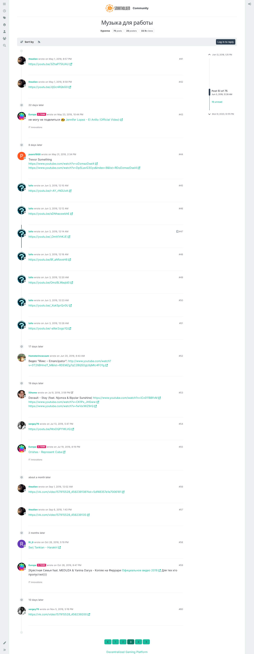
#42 (181, 81)
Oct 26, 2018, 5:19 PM (57, 542)
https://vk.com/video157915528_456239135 (57, 514)
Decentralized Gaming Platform (127, 652)
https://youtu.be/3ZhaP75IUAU (49, 64)
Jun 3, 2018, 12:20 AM (57, 277)
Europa (32, 114)
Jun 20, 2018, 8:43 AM (72, 355)
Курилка (105, 31)
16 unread (217, 101)
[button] (4, 643)
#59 (181, 565)
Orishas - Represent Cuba (45, 452)
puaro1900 (35, 154)
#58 (181, 542)
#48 (181, 254)
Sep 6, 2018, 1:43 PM (60, 509)
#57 (181, 509)
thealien (33, 58)
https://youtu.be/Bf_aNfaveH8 (48, 259)
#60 (181, 609)
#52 (181, 355)
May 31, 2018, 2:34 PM (64, 154)
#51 (181, 323)
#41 (181, 58)
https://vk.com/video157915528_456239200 (58, 614)
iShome (33, 392)
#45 (181, 185)
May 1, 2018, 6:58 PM (60, 81)
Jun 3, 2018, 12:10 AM (56, 185)
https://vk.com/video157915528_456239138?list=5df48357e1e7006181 (75, 492)
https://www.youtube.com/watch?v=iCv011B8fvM (125, 397)
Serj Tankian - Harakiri (43, 547)
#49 (181, 277)
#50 (181, 300)
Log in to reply (226, 41)
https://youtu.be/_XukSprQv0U (48, 305)
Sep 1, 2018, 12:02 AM (61, 486)
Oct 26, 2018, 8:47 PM (69, 565)
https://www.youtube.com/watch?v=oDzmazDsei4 (61, 163)
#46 (181, 208)
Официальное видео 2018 (140, 570)
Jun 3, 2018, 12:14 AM (56, 231)
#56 (181, 486)
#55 (181, 446)
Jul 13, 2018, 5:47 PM (61, 423)
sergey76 (34, 423)
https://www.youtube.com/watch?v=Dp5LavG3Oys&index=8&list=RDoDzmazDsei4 (83, 167)
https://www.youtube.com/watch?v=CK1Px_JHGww (62, 402)
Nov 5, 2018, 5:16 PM (61, 609)
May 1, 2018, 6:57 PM (60, 58)
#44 (181, 154)
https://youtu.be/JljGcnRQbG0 (48, 87)
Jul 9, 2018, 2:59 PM (59, 392)
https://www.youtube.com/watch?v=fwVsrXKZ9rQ (61, 406)
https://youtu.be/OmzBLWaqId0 (49, 282)
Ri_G (31, 542)
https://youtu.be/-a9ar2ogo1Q (48, 328)
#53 (181, 392)
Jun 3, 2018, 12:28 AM (57, 323)
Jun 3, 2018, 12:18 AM (56, 254)
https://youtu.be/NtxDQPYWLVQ (50, 429)
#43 (181, 114)
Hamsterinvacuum (39, 355)
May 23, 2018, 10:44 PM (70, 114)
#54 (181, 423)
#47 (181, 231)
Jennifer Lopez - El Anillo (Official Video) (92, 119)
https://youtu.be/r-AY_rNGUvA (48, 190)
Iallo (31, 185)
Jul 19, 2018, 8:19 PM (68, 446)
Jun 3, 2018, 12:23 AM (57, 300)
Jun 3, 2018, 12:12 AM (56, 208)
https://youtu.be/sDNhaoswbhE (49, 213)
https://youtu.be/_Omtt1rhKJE (48, 236)
